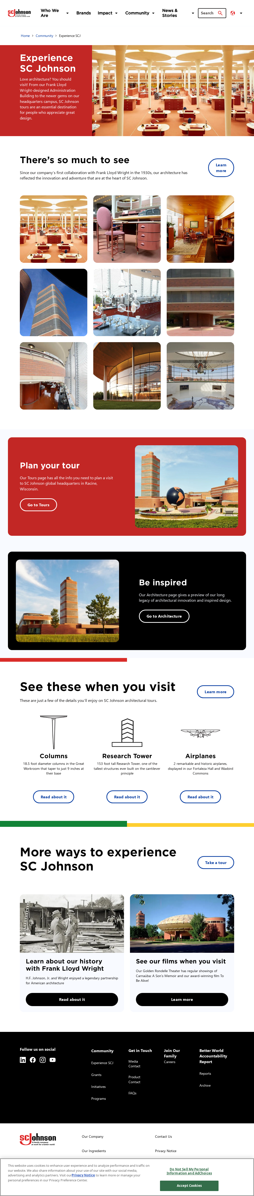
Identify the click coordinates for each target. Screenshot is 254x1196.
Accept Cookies (189, 1185)
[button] (237, 13)
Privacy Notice (83, 1175)
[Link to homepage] (19, 13)
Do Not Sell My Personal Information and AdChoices (189, 1171)
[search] (220, 13)
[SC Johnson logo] (38, 1139)
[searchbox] (209, 13)
